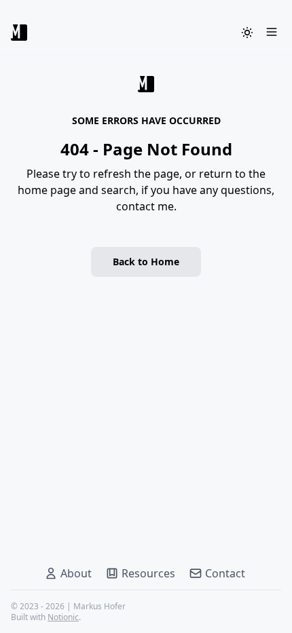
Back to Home (146, 261)
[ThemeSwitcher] (247, 32)
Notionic (63, 617)
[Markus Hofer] (19, 32)
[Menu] (271, 32)
